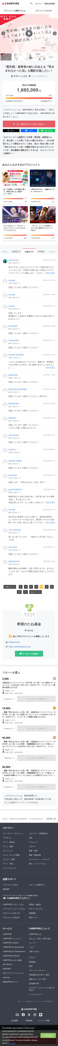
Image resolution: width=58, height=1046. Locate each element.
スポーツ (32, 846)
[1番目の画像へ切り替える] (6, 57)
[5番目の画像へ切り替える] (51, 57)
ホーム (4, 251)
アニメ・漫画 (8, 846)
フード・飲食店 (9, 842)
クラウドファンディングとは (14, 908)
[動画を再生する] (29, 33)
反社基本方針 (34, 983)
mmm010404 (13, 260)
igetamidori (12, 475)
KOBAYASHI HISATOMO (17, 389)
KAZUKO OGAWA (15, 461)
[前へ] (3, 33)
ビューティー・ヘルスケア (39, 859)
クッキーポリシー (36, 994)
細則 (30, 966)
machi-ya (6, 977)
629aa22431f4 (14, 561)
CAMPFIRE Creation (11, 942)
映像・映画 (33, 850)
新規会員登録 (50, 3)
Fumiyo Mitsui (13, 340)
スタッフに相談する (36, 884)
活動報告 (16, 251)
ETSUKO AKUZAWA (16, 355)
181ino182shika (14, 530)
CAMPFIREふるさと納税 (12, 960)
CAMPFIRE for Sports (11, 955)
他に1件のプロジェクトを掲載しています (31, 636)
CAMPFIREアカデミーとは (13, 904)
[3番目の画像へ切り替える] (29, 57)
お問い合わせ (34, 951)
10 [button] (19, 592)
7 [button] (41, 586)
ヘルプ (31, 947)
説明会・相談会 (35, 904)
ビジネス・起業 (9, 859)
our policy (11, 1043)
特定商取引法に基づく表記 (39, 974)
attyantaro (12, 418)
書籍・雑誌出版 (35, 855)
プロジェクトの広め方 (11, 917)
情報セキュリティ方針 (37, 979)
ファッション (8, 850)
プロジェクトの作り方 (11, 913)
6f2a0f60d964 (13, 403)
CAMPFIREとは (35, 934)
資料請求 (6, 889)
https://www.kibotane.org (20, 646)
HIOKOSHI (7, 968)
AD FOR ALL (8, 964)
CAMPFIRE (7, 934)
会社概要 (14, 1020)
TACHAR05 (12, 326)
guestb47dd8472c (15, 489)
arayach (11, 306)
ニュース (32, 942)
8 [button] (46, 586)
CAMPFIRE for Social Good (13, 947)
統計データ (33, 917)
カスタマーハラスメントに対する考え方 (41, 988)
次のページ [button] (35, 592)
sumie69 (11, 509)
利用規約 (32, 961)
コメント (52, 251)
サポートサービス (36, 908)
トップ (4, 818)
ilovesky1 (12, 280)
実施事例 (32, 913)
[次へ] (55, 33)
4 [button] (25, 586)
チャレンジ (33, 842)
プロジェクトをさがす (18, 818)
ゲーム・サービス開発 (11, 855)
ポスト (12, 130)
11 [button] (25, 592)
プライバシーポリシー (37, 970)
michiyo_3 (12, 449)
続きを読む (50, 273)
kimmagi (11, 294)
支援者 (29, 251)
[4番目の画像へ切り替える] (40, 57)
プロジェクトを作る (10, 884)
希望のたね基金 (20, 76)
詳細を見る (8, 699)
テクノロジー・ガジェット (13, 833)
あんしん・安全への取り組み (40, 938)
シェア (30, 130)
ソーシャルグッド (39, 76)
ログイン (38, 3)
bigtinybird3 (12, 375)
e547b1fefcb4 (13, 435)
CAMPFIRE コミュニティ (12, 938)
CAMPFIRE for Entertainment (14, 951)
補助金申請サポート (10, 981)
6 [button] (36, 586)
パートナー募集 (44, 1020)
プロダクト (7, 837)
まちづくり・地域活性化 (38, 833)
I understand (48, 1035)
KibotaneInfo (14, 642)
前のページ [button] (10, 586)
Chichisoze (12, 547)
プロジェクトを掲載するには (14, 10)
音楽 (30, 837)
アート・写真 (8, 863)
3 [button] (20, 586)
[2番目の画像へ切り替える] (17, 57)
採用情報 (29, 1020)
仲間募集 (41, 251)
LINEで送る (48, 130)
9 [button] (51, 586)
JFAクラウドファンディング (13, 973)
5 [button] (31, 586)
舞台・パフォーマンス (37, 863)
